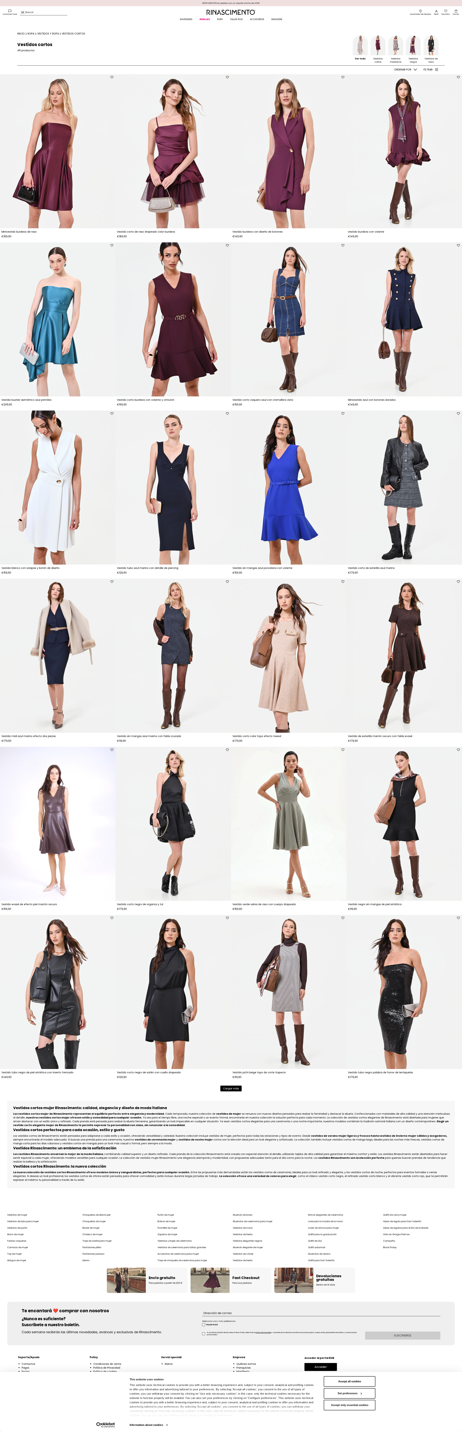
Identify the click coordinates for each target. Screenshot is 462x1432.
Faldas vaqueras (16, 1240)
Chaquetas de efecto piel (96, 1214)
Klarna (169, 1364)
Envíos (26, 1371)
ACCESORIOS (257, 19)
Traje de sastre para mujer (97, 1240)
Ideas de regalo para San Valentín (402, 1221)
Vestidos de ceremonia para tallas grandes (182, 1247)
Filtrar (428, 69)
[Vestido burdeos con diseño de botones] (288, 151)
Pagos (25, 1368)
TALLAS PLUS (236, 19)
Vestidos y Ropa (48, 33)
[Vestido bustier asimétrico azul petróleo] (58, 319)
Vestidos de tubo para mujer (23, 1221)
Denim (86, 1260)
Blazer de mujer (90, 1227)
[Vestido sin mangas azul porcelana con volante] (288, 488)
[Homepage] (231, 12)
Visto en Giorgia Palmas (396, 1234)
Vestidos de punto (17, 1227)
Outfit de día (315, 1240)
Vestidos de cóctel (243, 1253)
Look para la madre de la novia (325, 1221)
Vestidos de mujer (17, 1214)
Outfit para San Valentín (321, 1260)
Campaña (389, 1240)
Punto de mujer (166, 1214)
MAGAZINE (276, 19)
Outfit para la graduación (322, 1234)
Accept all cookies (349, 1381)
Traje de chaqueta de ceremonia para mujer (182, 1260)
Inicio (21, 33)
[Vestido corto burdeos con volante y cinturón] (173, 319)
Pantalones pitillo (91, 1247)
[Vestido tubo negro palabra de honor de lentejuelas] (404, 992)
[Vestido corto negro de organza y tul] (173, 824)
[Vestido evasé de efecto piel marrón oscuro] (58, 824)
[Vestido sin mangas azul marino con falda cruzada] (173, 656)
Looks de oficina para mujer (323, 1227)
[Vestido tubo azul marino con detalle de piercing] (173, 488)
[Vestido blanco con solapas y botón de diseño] (58, 488)
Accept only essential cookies (349, 1405)
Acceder (321, 1367)
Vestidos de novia (243, 1227)
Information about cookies (146, 1424)
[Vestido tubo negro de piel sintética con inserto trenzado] (58, 992)
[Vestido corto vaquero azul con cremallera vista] (288, 319)
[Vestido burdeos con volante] (404, 151)
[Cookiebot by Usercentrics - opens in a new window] (105, 1425)
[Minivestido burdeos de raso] (58, 151)
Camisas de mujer (17, 1247)
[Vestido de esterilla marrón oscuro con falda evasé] (404, 656)
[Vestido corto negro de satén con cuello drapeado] (173, 992)
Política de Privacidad (106, 1368)
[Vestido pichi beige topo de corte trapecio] (288, 992)
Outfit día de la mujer (394, 1214)
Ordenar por (402, 69)
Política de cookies (105, 1371)
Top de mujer (14, 1253)
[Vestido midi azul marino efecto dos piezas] (58, 656)
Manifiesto (243, 1371)
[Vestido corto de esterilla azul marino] (404, 488)
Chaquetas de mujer (94, 1221)
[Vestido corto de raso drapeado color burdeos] (173, 151)
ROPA (220, 19)
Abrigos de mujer (16, 1260)
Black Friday (390, 1247)
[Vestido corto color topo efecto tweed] (288, 656)
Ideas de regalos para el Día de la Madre (405, 1227)
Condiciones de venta (107, 1364)
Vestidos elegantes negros (247, 1240)
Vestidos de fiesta (242, 1234)
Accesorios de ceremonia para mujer (178, 1253)
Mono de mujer (15, 1234)
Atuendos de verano (319, 1253)
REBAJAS (205, 19)
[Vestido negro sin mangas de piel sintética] (404, 824)
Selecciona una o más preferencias (219, 1321)
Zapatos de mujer (167, 1234)
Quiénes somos (246, 1364)
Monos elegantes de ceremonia (325, 1214)
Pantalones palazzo (93, 1253)
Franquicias (243, 1368)
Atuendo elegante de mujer (248, 1247)
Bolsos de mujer (166, 1221)
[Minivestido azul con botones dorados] (404, 319)
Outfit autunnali (316, 1247)
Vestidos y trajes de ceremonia (175, 1240)
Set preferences (348, 1393)
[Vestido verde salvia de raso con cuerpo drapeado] (288, 824)
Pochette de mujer (167, 1227)
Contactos (28, 1364)
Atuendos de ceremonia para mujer (252, 1221)
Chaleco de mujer (92, 1234)
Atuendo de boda (242, 1214)
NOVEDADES (186, 19)
